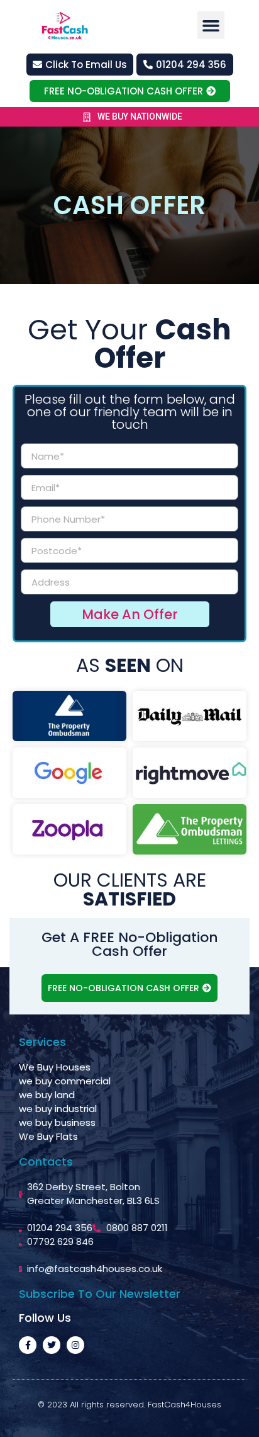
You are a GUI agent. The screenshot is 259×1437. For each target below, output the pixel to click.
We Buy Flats (48, 1136)
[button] (211, 25)
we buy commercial (65, 1081)
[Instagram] (75, 1345)
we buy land (47, 1094)
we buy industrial (58, 1108)
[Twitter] (51, 1345)
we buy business (57, 1122)
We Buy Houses (55, 1067)
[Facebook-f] (27, 1345)
